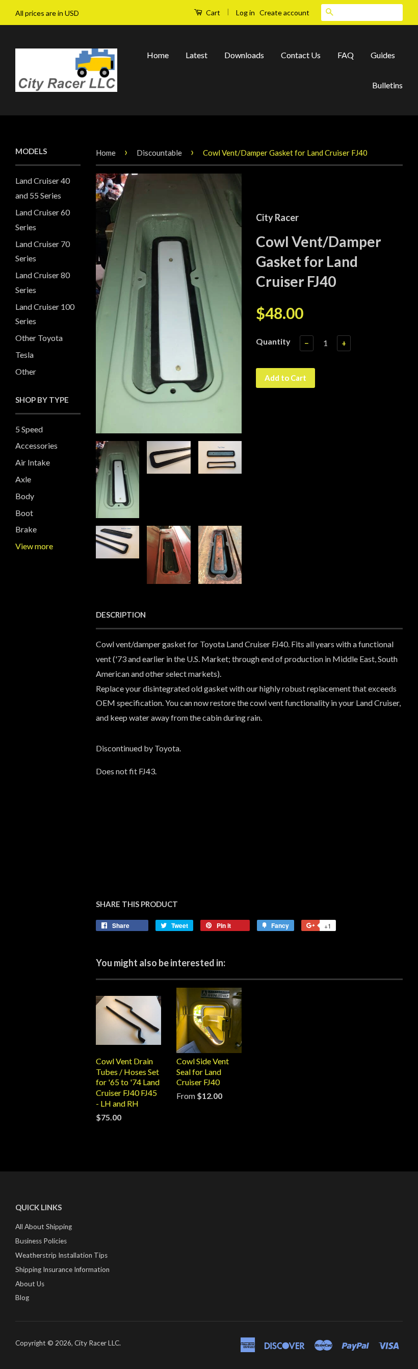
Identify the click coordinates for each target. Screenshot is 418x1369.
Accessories (36, 445)
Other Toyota (39, 338)
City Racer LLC (96, 1343)
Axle (23, 479)
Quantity (273, 341)
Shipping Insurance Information (62, 1269)
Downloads (244, 55)
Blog (22, 1297)
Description (121, 614)
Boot (24, 513)
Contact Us (301, 55)
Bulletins (387, 85)
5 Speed (29, 429)
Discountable (159, 152)
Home (158, 55)
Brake (26, 529)
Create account (284, 12)
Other (25, 371)
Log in (245, 12)
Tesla (24, 354)
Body (24, 496)
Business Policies (41, 1241)
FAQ (345, 55)
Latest (196, 55)
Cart (212, 12)
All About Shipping (43, 1227)
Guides (383, 55)
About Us (29, 1284)
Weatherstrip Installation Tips (61, 1255)
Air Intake (32, 462)
